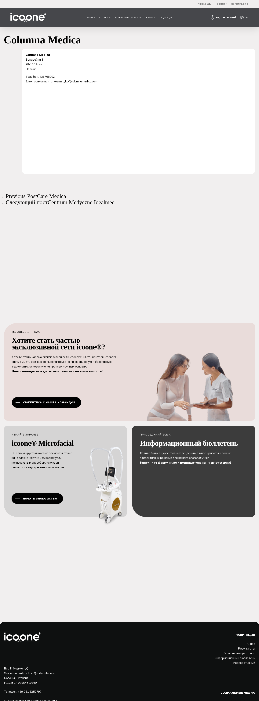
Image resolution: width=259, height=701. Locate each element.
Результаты (246, 648)
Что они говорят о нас (239, 653)
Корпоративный (244, 663)
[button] (46, 402)
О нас (251, 644)
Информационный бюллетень (234, 658)
